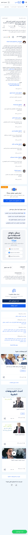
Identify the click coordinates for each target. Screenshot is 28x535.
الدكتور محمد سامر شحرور (16, 93)
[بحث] (8, 2)
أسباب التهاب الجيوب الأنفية (18, 460)
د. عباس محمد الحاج (17, 118)
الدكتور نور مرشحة (17, 104)
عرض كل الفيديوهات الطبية (14, 476)
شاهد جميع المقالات (14, 382)
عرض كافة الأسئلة (14, 345)
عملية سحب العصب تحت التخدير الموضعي (15, 223)
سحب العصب (11, 69)
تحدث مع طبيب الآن (14, 301)
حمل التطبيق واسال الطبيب (15, 200)
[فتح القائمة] (26, 2)
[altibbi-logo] (20, 2)
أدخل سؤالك (14, 306)
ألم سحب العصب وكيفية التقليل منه (17, 219)
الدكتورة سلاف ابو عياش (16, 157)
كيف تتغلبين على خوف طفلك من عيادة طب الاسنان (16, 367)
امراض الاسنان (13, 6)
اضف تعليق (7, 267)
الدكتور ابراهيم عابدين (17, 131)
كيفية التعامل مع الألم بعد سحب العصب (14, 213)
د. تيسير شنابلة (18, 170)
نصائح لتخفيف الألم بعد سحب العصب (16, 216)
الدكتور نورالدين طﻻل (17, 144)
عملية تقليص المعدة (20, 434)
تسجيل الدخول (4, 2)
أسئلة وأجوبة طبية (21, 6)
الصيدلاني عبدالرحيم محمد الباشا (14, 41)
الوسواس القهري (21, 409)
